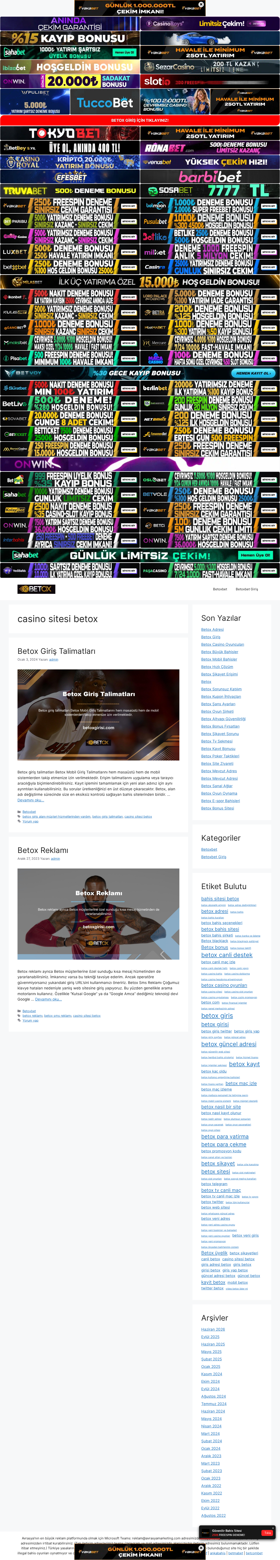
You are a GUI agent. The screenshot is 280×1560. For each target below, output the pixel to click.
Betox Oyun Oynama (219, 793)
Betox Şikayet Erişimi (219, 674)
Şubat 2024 (211, 1441)
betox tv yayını (250, 1196)
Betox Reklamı (43, 850)
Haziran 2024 (213, 1411)
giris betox (242, 1264)
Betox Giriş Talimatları (56, 651)
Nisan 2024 (211, 1426)
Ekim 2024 (210, 1381)
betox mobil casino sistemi (216, 1101)
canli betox (210, 1259)
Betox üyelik (214, 1253)
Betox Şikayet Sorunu (220, 734)
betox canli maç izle (218, 962)
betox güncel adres (235, 1037)
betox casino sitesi (211, 991)
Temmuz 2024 (214, 1404)
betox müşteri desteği (245, 1101)
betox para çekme (223, 1144)
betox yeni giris (245, 1235)
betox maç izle (241, 1083)
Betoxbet (220, 589)
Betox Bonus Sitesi (217, 808)
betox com (210, 1002)
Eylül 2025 (210, 1337)
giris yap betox (235, 1270)
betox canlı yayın (239, 968)
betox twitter (212, 1202)
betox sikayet (218, 1163)
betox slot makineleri (244, 1172)
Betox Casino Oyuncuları (222, 644)
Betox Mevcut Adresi (219, 778)
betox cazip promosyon (244, 997)
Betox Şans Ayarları (218, 704)
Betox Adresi (212, 629)
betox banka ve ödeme (247, 935)
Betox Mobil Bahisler (219, 659)
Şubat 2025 (211, 1359)
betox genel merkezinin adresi (218, 1008)
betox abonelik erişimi (213, 905)
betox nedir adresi (211, 1119)
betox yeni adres (215, 1218)
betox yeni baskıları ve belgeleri (219, 1230)
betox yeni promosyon (213, 1241)
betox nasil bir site (221, 1106)
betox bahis (236, 912)
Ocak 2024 (210, 1448)
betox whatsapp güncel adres (217, 1213)
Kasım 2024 (211, 1374)
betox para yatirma (225, 1136)
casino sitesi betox (138, 816)
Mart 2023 (210, 1463)
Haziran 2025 (213, 1344)
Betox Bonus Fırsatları (220, 726)
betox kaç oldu (214, 1071)
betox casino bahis (211, 973)
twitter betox (212, 1288)
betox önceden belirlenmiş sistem (220, 1247)
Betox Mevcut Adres (219, 771)
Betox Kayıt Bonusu (218, 748)
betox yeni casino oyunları (215, 1236)
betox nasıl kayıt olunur (221, 1113)
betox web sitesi (215, 1207)
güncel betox (249, 1275)
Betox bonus (214, 947)
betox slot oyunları (211, 1178)
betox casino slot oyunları (238, 991)
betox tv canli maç (221, 1190)
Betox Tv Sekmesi (217, 741)
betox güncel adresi (228, 1044)
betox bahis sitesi (220, 929)
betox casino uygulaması (215, 997)
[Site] (70, 205)
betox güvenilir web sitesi (215, 1051)
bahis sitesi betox (220, 898)
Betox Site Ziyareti (217, 763)
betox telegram (214, 1184)
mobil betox (238, 1282)
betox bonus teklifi (240, 948)
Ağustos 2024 (213, 1396)
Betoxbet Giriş (247, 589)
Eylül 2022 (210, 1508)
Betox (206, 681)
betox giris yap (246, 1031)
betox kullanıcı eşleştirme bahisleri (220, 1077)
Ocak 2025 (210, 1366)
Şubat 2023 (211, 1471)
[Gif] (140, 282)
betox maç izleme (216, 1089)
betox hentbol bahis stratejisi (217, 1057)
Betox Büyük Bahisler (219, 652)
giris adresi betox (216, 1264)
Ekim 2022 (210, 1500)
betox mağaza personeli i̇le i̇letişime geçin (224, 1095)
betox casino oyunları (224, 985)
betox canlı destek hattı (214, 968)
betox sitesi (215, 1171)
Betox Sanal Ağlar (217, 786)
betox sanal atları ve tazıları (216, 1157)
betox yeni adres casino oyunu (218, 1224)
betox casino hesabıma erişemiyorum (221, 979)
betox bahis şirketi (217, 935)
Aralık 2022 (211, 1486)
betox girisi (215, 1024)
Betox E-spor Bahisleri (220, 801)
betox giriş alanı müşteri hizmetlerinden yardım (57, 816)
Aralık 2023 (211, 1456)
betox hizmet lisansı (247, 1057)
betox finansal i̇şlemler (234, 1002)
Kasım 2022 (211, 1493)
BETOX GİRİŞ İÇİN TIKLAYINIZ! (140, 120)
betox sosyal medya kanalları (240, 1178)
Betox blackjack (214, 941)
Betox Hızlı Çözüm (217, 667)
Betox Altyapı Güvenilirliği (223, 719)
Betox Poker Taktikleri (220, 756)
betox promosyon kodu (221, 1151)
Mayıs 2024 (211, 1419)
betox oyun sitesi (210, 1130)
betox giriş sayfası (211, 1037)
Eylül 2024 (210, 1389)
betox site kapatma (248, 1164)
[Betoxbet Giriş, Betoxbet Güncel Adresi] (36, 589)
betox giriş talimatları (107, 816)
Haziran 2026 (213, 1329)
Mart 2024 (210, 1433)
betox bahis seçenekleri (221, 923)
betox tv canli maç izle (220, 1196)
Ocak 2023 (210, 1478)
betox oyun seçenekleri (238, 1124)
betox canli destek (227, 955)
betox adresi (214, 911)
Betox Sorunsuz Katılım (221, 689)
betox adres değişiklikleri (242, 905)
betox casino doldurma (237, 973)
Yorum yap (30, 821)
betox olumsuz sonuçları (237, 1119)
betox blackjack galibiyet (244, 941)
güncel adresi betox (218, 1275)
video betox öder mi (237, 1288)
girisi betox (210, 1270)
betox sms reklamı (57, 1015)
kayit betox (213, 1282)
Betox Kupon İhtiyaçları (221, 696)
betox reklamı (32, 1015)
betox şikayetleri (244, 1253)
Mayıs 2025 (211, 1352)
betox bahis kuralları (212, 917)
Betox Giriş (210, 637)
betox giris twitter (216, 1031)
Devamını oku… (31, 800)
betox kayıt (244, 1064)
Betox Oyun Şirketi (217, 711)
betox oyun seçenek (212, 1124)
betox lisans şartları (212, 1084)
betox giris (217, 1015)
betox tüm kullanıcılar (238, 1202)
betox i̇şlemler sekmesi (214, 1065)
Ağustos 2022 (213, 1515)
